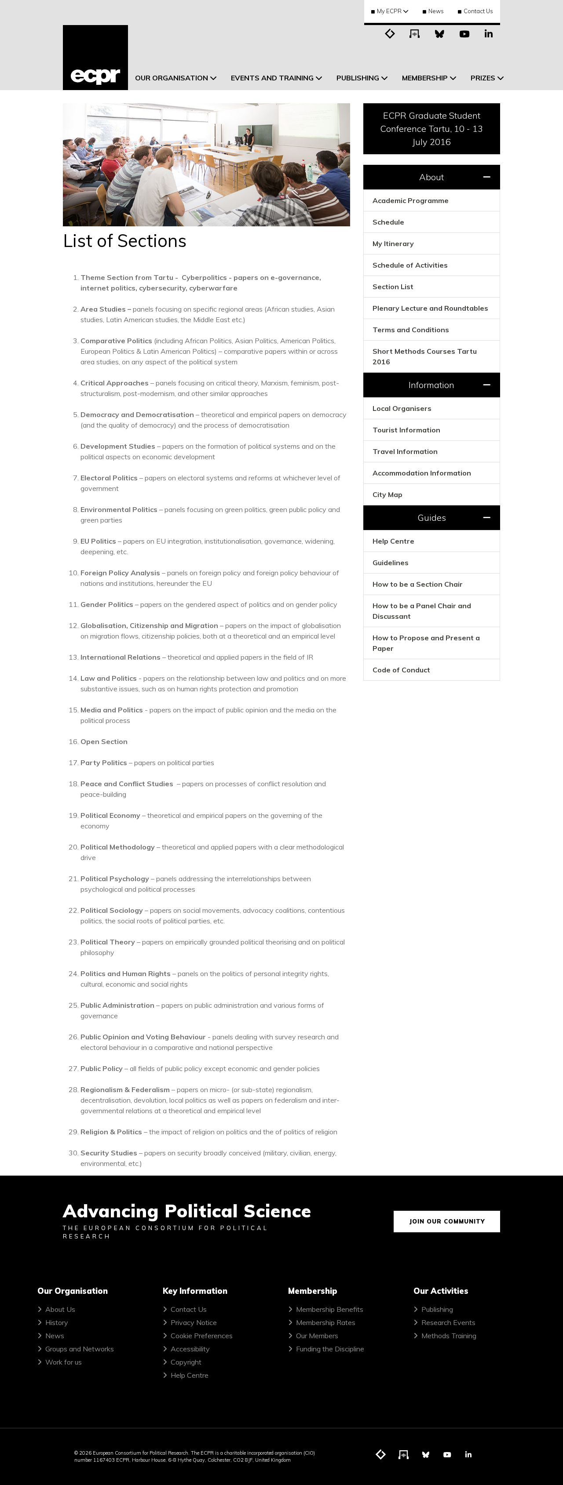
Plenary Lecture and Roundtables (430, 308)
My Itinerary (393, 243)
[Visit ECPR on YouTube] (464, 33)
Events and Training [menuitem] (272, 77)
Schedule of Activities (410, 265)
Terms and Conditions (411, 329)
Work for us (63, 1362)
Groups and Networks (79, 1348)
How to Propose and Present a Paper (426, 643)
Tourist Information (406, 429)
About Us (60, 1309)
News (436, 11)
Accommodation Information (422, 472)
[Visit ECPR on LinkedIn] (488, 33)
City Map (387, 494)
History (56, 1322)
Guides (431, 517)
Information (431, 384)
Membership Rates (325, 1322)
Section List (393, 286)
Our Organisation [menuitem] (171, 77)
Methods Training (448, 1335)
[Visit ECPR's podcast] (414, 33)
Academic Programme (411, 200)
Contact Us (478, 11)
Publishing (437, 1309)
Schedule (388, 222)
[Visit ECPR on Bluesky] (439, 33)
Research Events (448, 1322)
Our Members (317, 1335)
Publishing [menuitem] (357, 77)
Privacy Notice (194, 1322)
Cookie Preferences (202, 1335)
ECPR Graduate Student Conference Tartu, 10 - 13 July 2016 (431, 128)
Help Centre (393, 541)
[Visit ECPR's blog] (390, 33)
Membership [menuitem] (425, 77)
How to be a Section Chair (418, 584)
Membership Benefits (329, 1309)
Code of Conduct (401, 669)
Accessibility (190, 1348)
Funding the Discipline (330, 1348)
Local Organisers (402, 408)
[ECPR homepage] (95, 57)
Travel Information (405, 451)
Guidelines (391, 562)
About (431, 176)
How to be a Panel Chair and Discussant (422, 611)
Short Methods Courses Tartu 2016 (425, 356)
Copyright (186, 1362)
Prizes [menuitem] (483, 77)
